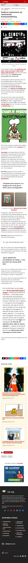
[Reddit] (15, 24)
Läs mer (22, 501)
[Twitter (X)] (17, 510)
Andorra (4, 456)
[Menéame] (18, 24)
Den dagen (4, 152)
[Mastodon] (22, 24)
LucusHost (20, 463)
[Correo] (2, 24)
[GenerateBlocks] (23, 556)
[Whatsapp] (12, 24)
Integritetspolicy (7, 521)
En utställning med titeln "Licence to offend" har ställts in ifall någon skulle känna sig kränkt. (13, 442)
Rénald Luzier (7, 106)
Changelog (19, 536)
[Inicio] (3, 5)
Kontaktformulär (6, 531)
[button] (25, 1)
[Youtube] (14, 510)
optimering (18, 506)
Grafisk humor (7, 8)
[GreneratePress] (21, 556)
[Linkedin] (5, 510)
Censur (10, 456)
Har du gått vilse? (21, 530)
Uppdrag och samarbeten (19, 522)
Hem (2, 8)
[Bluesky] (25, 24)
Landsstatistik (20, 525)
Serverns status (20, 528)
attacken (20, 147)
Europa (5, 292)
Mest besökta (6, 535)
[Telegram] (9, 24)
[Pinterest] (5, 24)
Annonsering (6, 533)
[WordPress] (11, 510)
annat (11, 506)
